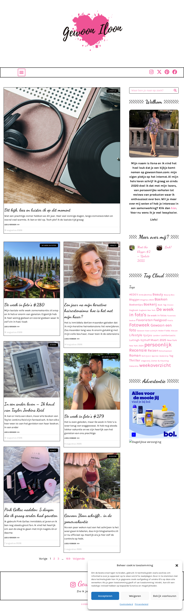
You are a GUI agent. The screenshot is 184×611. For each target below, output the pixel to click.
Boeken (161, 299)
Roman (135, 355)
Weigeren (135, 596)
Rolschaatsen (165, 351)
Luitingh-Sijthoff (139, 340)
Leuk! (168, 247)
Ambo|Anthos (145, 294)
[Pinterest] (167, 71)
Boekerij (150, 304)
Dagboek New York (147, 310)
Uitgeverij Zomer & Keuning (155, 360)
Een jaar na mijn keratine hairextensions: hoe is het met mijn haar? (88, 310)
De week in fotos (157, 315)
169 (68, 558)
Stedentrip (164, 356)
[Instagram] (151, 71)
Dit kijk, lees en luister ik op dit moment (37, 210)
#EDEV (133, 294)
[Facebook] (174, 71)
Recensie (138, 350)
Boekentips (136, 304)
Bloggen (134, 299)
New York (172, 340)
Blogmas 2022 (147, 300)
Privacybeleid (141, 604)
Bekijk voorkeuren (164, 596)
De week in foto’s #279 (84, 416)
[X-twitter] (159, 71)
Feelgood (160, 320)
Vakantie (134, 366)
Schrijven (146, 356)
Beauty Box (169, 295)
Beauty (158, 294)
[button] (177, 565)
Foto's (170, 320)
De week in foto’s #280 (24, 304)
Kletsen (174, 331)
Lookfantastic (168, 335)
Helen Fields (164, 330)
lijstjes (147, 335)
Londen (156, 335)
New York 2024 (136, 345)
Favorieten (144, 320)
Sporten (155, 356)
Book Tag (162, 305)
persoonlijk (158, 345)
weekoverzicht (155, 365)
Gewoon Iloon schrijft (147, 331)
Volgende (79, 558)
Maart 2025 (158, 340)
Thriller (134, 360)
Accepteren (105, 596)
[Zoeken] (175, 90)
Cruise (170, 305)
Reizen (153, 350)
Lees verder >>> (11, 225)
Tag (171, 355)
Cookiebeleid (126, 604)
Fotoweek (139, 325)
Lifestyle (135, 335)
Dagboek (133, 310)
